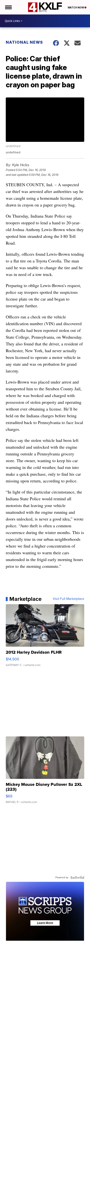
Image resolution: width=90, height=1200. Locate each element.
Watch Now (76, 7)
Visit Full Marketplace (68, 599)
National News (24, 42)
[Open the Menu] (8, 7)
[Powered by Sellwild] (77, 877)
